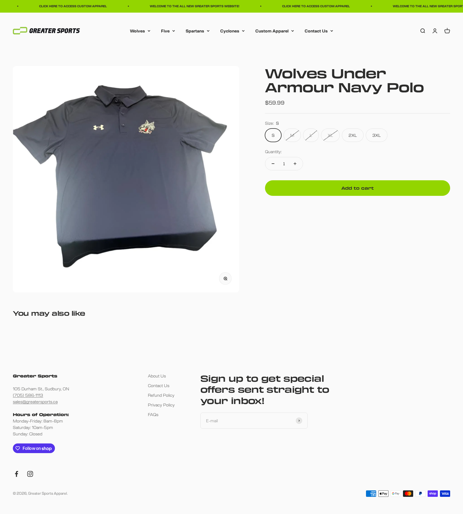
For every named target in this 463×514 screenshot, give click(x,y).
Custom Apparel (272, 30)
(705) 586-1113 (28, 395)
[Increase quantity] (295, 163)
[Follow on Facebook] (16, 474)
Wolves (137, 30)
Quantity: (273, 151)
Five (165, 30)
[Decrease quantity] (273, 163)
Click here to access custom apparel (69, 6)
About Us (157, 375)
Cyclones (229, 30)
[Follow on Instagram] (30, 474)
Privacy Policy (161, 404)
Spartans (195, 30)
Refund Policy (161, 395)
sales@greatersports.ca (35, 401)
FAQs (153, 414)
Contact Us (316, 30)
